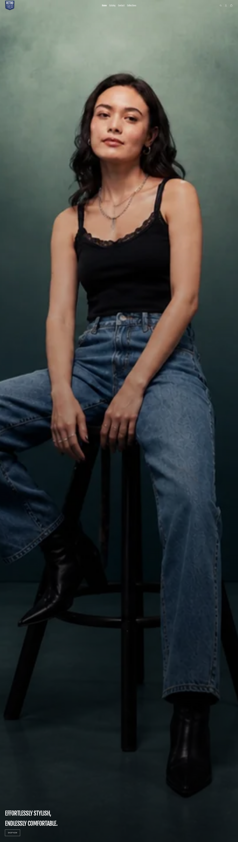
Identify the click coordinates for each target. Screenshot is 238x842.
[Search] (220, 5)
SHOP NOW (12, 833)
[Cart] (231, 5)
